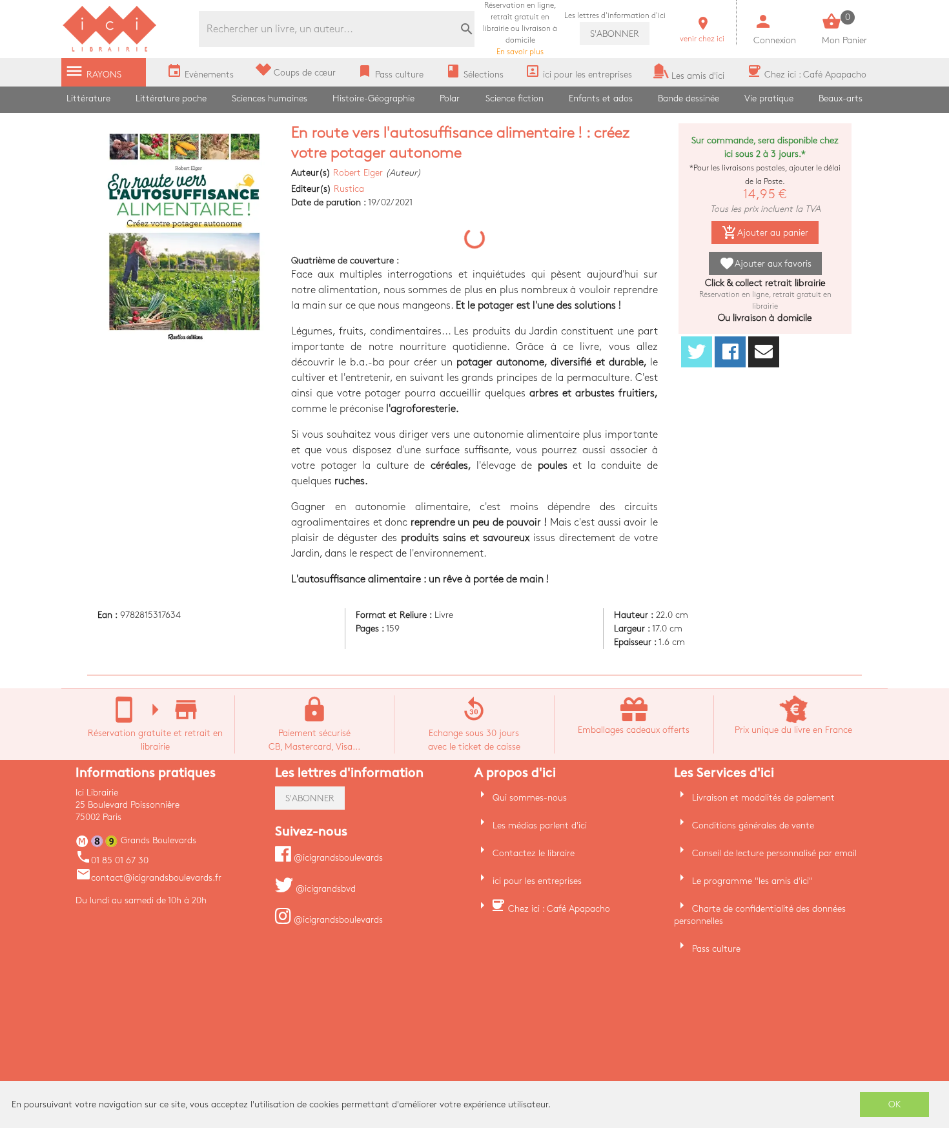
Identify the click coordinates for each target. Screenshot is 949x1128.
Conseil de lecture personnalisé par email (774, 853)
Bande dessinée (688, 98)
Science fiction (514, 98)
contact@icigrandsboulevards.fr (148, 878)
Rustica (349, 189)
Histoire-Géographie (373, 98)
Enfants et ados (601, 98)
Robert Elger (358, 173)
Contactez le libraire (534, 853)
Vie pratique (768, 98)
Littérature (88, 98)
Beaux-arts (840, 98)
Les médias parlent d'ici (540, 825)
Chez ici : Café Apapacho (559, 909)
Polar (450, 98)
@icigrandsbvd (324, 889)
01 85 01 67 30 (112, 860)
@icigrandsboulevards (337, 858)
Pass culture (716, 949)
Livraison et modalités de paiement (763, 798)
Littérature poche (171, 98)
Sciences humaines (269, 98)
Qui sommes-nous (530, 798)
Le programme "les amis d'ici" (752, 881)
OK (894, 1104)
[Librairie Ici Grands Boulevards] (109, 50)
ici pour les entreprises (537, 881)
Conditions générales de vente (753, 825)
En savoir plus (520, 29)
